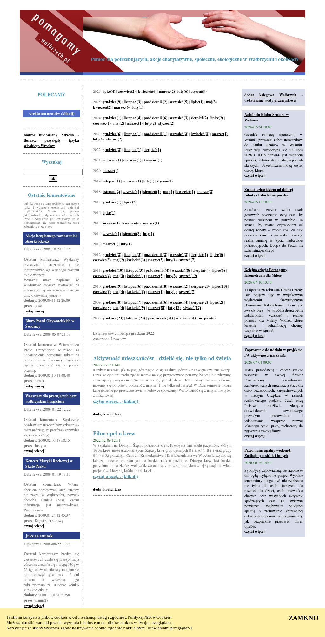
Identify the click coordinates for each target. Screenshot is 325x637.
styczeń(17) (192, 307)
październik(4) (157, 270)
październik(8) (155, 286)
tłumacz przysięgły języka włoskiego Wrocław (51, 143)
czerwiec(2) (127, 91)
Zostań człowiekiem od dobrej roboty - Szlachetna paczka (268, 192)
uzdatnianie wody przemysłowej (270, 100)
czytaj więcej (34, 311)
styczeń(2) (166, 123)
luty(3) (171, 275)
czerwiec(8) (102, 307)
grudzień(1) (112, 117)
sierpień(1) (152, 149)
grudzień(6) (112, 133)
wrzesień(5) (179, 102)
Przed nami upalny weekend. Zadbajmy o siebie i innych (267, 453)
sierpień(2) (199, 117)
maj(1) (168, 191)
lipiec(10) (219, 286)
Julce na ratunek (39, 535)
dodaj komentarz (107, 414)
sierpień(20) (200, 286)
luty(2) (150, 123)
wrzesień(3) (179, 117)
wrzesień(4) (179, 302)
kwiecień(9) (136, 307)
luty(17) (174, 307)
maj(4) (118, 291)
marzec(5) (155, 275)
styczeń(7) (187, 260)
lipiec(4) (109, 91)
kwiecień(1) (153, 160)
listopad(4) (132, 117)
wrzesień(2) (179, 133)
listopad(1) (132, 133)
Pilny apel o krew (114, 433)
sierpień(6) (207, 318)
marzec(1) (135, 123)
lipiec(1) (197, 102)
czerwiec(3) (102, 260)
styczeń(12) (188, 275)
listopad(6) (132, 286)
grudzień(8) (112, 302)
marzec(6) (122, 107)
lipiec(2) (216, 117)
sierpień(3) (132, 233)
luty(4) (98, 139)
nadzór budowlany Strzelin (49, 135)
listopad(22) (135, 318)
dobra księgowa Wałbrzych (270, 95)
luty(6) (182, 91)
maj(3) (211, 102)
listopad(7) (132, 302)
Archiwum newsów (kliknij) (51, 113)
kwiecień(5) (136, 291)
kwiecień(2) (102, 107)
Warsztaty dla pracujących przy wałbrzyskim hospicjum (51, 398)
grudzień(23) (113, 318)
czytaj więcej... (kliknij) (115, 401)
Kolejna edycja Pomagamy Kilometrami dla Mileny (265, 272)
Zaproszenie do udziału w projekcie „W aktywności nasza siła (273, 352)
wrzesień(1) (112, 160)
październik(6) (155, 117)
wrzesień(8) (181, 270)
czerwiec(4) (102, 275)
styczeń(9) (199, 91)
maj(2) (118, 123)
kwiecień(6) (147, 91)
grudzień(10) (113, 270)
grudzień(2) (112, 149)
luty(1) (137, 107)
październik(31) (160, 318)
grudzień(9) (112, 102)
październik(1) (155, 133)
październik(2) (155, 102)
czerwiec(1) (102, 123)
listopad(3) (132, 102)
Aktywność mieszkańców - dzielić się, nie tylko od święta (162, 358)
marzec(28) (156, 307)
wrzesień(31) (186, 318)
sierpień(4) (201, 270)
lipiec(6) (218, 270)
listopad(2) (111, 191)
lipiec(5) (216, 254)
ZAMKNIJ (304, 617)
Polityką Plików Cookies (149, 617)
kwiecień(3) (200, 133)
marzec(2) (167, 91)
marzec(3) (155, 260)
